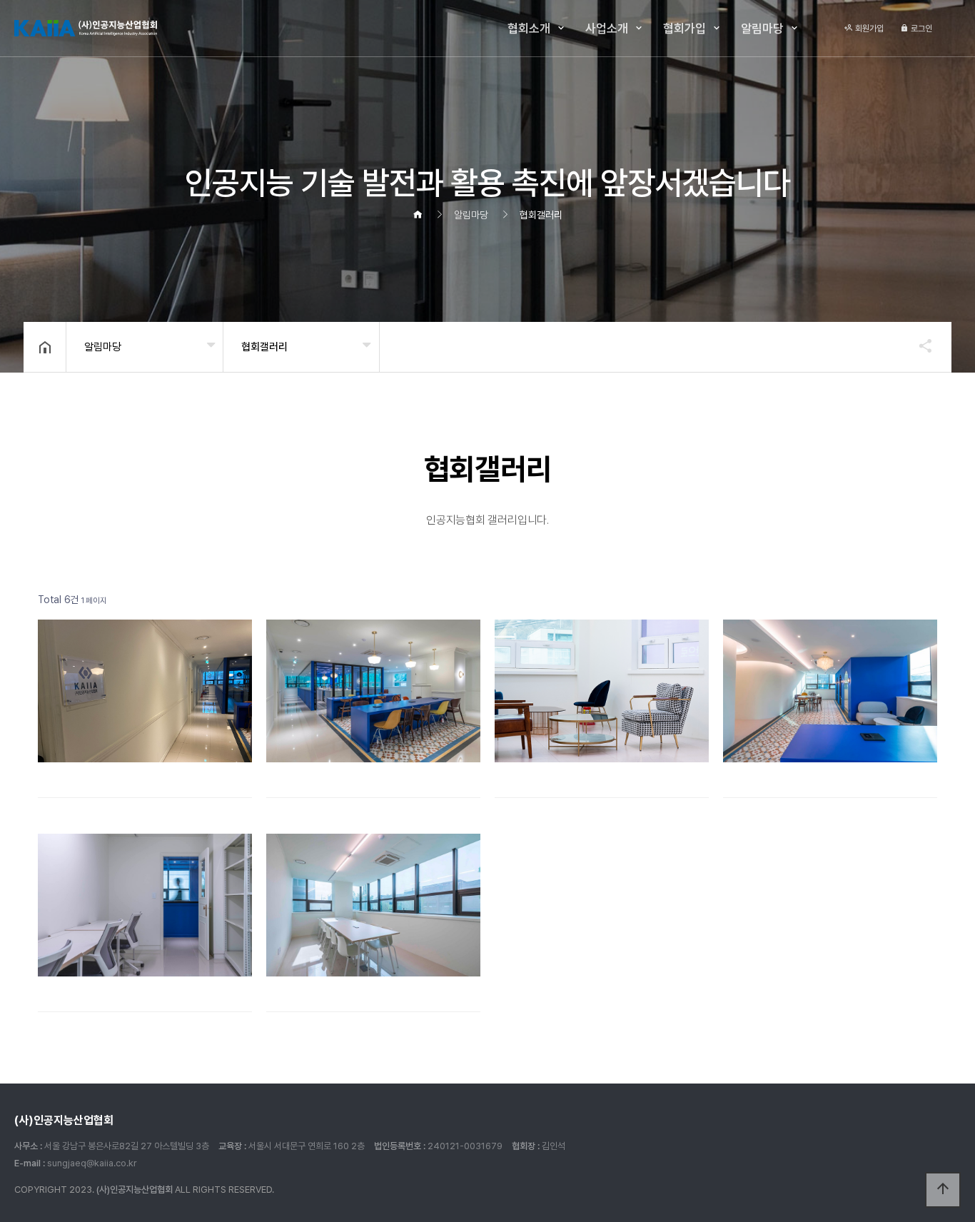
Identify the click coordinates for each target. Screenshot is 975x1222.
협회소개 (528, 28)
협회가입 (684, 28)
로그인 (920, 29)
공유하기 (918, 345)
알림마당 (762, 28)
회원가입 (868, 29)
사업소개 (606, 28)
